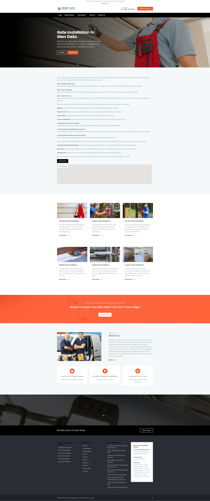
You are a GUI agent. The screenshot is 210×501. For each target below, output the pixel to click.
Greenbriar (85, 471)
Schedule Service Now (145, 8)
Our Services (82, 15)
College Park (86, 462)
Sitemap (92, 498)
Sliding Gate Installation (64, 456)
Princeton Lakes (87, 468)
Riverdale (85, 445)
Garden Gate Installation (64, 450)
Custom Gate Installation (64, 461)
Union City (85, 457)
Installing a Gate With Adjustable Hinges (117, 487)
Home (60, 15)
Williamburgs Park (87, 451)
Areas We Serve (69, 15)
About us (111, 360)
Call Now (61, 52)
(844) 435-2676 (129, 9)
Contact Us (104, 3)
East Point (85, 465)
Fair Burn (85, 454)
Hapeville (85, 460)
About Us (92, 15)
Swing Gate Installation (64, 459)
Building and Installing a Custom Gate (116, 475)
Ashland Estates (87, 448)
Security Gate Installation (64, 453)
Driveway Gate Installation (64, 447)
